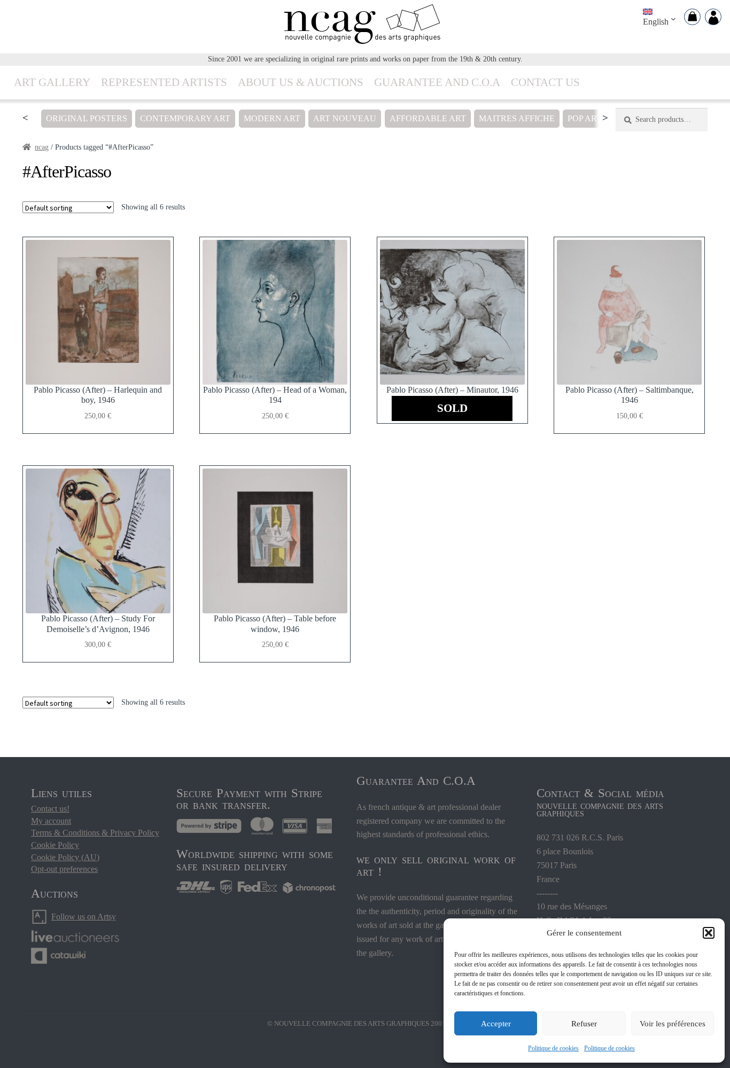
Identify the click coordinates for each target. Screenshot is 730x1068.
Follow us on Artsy (83, 916)
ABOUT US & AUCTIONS (300, 82)
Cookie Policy (55, 844)
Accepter (496, 1023)
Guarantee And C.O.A (437, 82)
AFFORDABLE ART (428, 118)
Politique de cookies (553, 1048)
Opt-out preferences (64, 869)
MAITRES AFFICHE (517, 118)
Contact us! (50, 808)
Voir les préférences (672, 1023)
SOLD (452, 408)
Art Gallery (52, 82)
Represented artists (164, 82)
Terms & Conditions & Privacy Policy (95, 832)
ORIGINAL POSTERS (86, 118)
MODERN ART (272, 118)
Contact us (545, 82)
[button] (708, 932)
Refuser (584, 1023)
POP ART (585, 118)
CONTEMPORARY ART (185, 118)
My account (51, 820)
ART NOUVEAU (344, 118)
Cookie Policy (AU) (65, 857)
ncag (42, 147)
